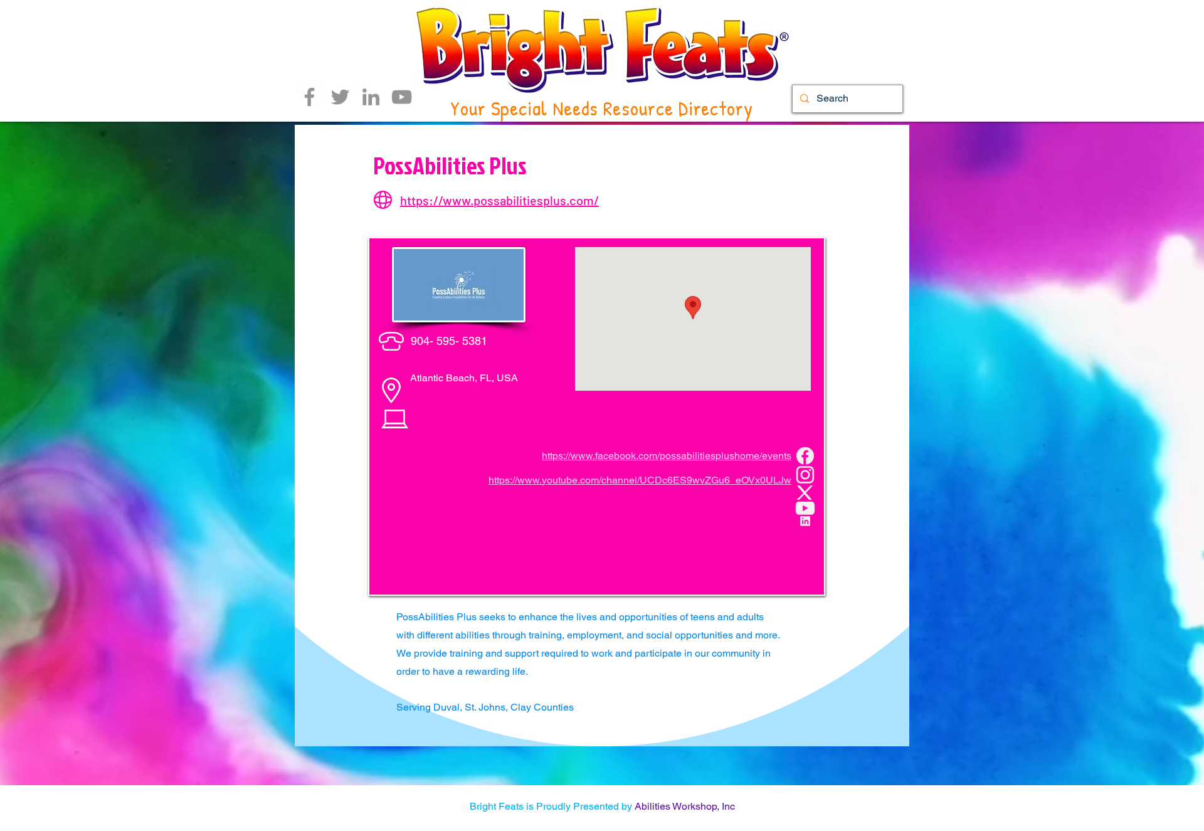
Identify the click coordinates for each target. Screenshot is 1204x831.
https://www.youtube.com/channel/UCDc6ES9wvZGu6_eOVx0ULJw (639, 480)
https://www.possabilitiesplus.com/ (499, 200)
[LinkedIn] (371, 97)
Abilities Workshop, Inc (685, 806)
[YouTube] (401, 97)
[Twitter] (340, 97)
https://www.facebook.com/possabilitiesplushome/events (666, 456)
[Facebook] (309, 97)
